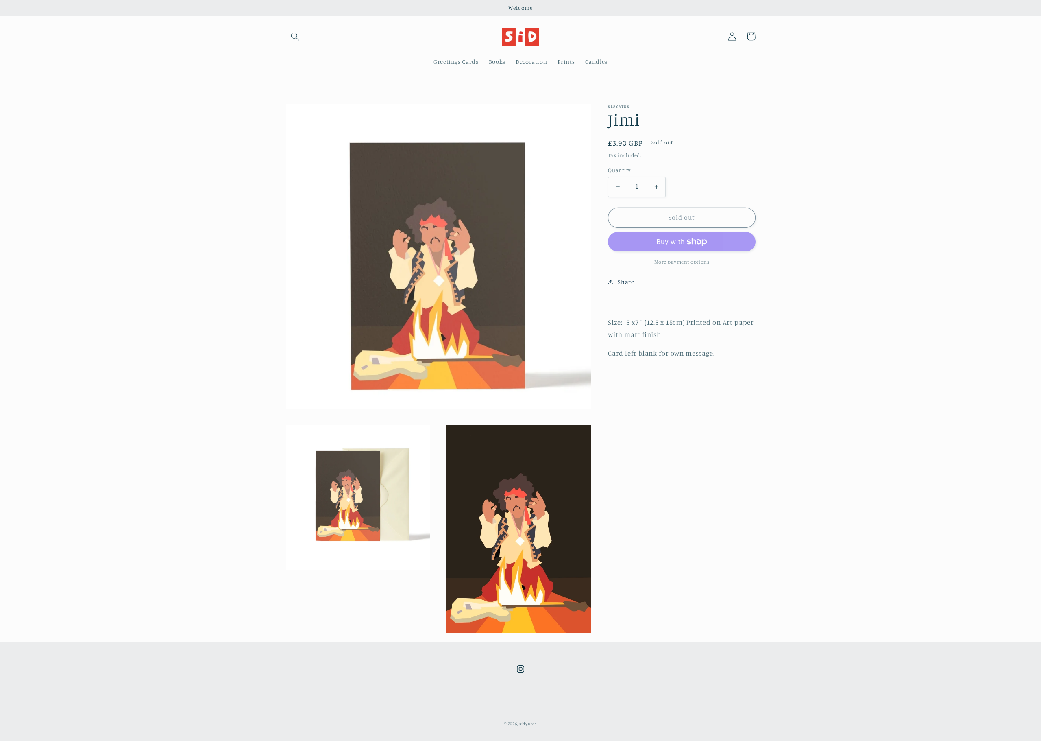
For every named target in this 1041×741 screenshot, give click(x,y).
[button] (295, 36)
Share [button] (626, 281)
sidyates (528, 723)
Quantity (619, 170)
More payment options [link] (682, 262)
